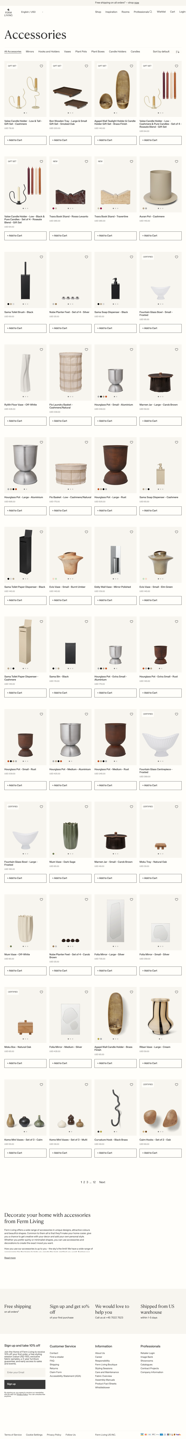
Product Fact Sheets (105, 1384)
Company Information (152, 1372)
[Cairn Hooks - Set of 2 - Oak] (161, 1107)
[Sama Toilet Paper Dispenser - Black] (25, 555)
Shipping (54, 1365)
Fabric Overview (103, 1376)
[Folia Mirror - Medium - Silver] (70, 1015)
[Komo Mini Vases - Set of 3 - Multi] (70, 1107)
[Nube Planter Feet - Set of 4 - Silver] (70, 280)
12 (94, 1182)
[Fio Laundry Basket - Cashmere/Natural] (70, 372)
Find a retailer (57, 1357)
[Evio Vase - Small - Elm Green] (161, 555)
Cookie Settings (34, 1435)
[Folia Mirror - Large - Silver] (115, 922)
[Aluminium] (98, 396)
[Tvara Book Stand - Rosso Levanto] (70, 184)
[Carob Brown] (56, 304)
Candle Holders (117, 52)
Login (182, 12)
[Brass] (98, 1039)
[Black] (8, 304)
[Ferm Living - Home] (8, 12)
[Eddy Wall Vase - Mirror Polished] (115, 555)
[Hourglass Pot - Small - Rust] (25, 737)
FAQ (52, 1361)
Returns (54, 1368)
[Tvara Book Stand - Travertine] (115, 184)
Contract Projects (150, 1368)
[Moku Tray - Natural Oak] (161, 830)
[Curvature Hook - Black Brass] (115, 1107)
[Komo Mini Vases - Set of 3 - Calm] (25, 1107)
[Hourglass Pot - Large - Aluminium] (25, 465)
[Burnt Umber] (53, 578)
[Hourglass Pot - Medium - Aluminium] (70, 737)
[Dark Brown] (146, 1131)
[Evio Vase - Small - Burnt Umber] (70, 555)
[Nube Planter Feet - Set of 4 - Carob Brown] (70, 922)
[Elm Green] (56, 578)
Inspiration (111, 12)
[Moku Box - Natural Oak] (25, 1015)
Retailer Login (148, 1353)
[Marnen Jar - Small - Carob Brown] (115, 830)
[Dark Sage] (53, 853)
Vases (67, 52)
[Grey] (146, 208)
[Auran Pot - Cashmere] (161, 184)
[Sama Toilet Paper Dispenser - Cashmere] (25, 644)
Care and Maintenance (107, 1372)
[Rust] (106, 396)
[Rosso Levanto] (53, 208)
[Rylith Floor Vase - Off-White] (25, 372)
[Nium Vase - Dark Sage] (70, 830)
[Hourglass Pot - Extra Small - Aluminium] (115, 644)
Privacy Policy (22, 1395)
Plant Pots (81, 52)
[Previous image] (7, 89)
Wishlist (161, 12)
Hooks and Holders (48, 52)
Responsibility (102, 1361)
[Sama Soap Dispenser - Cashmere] (161, 465)
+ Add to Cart (14, 140)
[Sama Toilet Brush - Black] (25, 280)
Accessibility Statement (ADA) (65, 1376)
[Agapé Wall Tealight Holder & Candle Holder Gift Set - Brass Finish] (115, 89)
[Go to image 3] (72, 112)
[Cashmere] (143, 208)
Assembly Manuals (105, 1380)
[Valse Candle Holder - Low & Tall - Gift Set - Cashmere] (25, 89)
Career (98, 1357)
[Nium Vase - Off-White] (25, 922)
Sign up (11, 1384)
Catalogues (146, 1365)
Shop (98, 12)
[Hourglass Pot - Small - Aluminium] (115, 372)
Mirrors (30, 52)
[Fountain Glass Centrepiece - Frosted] (161, 737)
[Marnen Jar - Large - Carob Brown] (161, 372)
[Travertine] (56, 208)
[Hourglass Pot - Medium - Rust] (115, 737)
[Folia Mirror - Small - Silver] (161, 922)
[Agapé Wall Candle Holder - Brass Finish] (115, 1015)
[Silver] (53, 304)
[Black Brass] (98, 1131)
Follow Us (71, 1435)
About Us (100, 1353)
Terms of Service (13, 1435)
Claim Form (56, 1372)
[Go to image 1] (24, 112)
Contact (54, 1353)
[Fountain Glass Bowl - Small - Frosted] (161, 280)
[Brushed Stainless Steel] (13, 304)
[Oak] (143, 1131)
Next (102, 1182)
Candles (135, 52)
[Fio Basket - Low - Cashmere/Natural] (70, 465)
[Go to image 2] (26, 112)
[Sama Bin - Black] (70, 644)
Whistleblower (102, 1387)
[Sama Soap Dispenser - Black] (115, 280)
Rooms (126, 12)
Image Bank (147, 1357)
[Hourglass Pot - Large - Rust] (115, 465)
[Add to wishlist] (41, 66)
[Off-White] (56, 853)
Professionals (141, 12)
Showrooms (147, 1361)
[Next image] (43, 89)
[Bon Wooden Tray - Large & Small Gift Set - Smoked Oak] (70, 89)
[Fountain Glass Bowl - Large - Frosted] (25, 830)
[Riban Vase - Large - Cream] (161, 1015)
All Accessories (12, 52)
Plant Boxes (97, 52)
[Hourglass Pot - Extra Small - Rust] (161, 644)
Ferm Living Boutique (106, 1365)
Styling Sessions (103, 1368)
